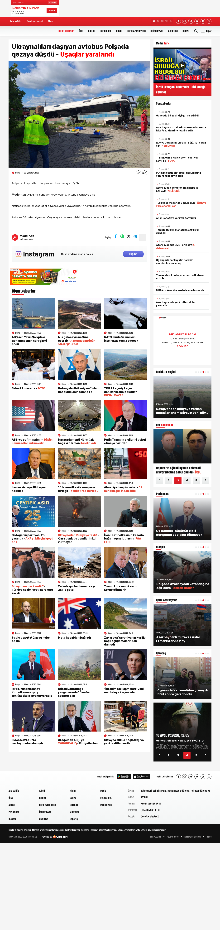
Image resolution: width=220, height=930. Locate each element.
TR (166, 21)
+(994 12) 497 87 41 (151, 803)
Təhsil (119, 31)
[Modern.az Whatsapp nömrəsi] (203, 21)
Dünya (185, 31)
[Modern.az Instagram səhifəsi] (184, 21)
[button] (196, 372)
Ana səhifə (14, 791)
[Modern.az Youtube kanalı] (196, 21)
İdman (73, 791)
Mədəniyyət (106, 805)
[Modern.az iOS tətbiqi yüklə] (141, 776)
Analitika (173, 31)
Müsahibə (74, 812)
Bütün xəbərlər (66, 31)
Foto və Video (16, 21)
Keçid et (133, 254)
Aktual (91, 31)
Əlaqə (50, 21)
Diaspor (12, 819)
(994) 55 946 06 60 (150, 810)
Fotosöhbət (106, 798)
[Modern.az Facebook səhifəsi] (178, 21)
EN (158, 21)
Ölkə (81, 31)
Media (103, 791)
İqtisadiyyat (156, 31)
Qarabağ (74, 805)
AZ (154, 21)
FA (171, 21)
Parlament (105, 31)
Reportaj (74, 819)
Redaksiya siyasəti (35, 21)
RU (162, 21)
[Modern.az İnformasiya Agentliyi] (21, 777)
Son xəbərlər (155, 836)
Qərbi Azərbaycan (136, 31)
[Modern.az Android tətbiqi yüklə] (124, 776)
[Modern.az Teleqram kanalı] (190, 21)
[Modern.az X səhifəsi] (209, 21)
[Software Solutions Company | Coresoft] (60, 836)
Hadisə (42, 798)
